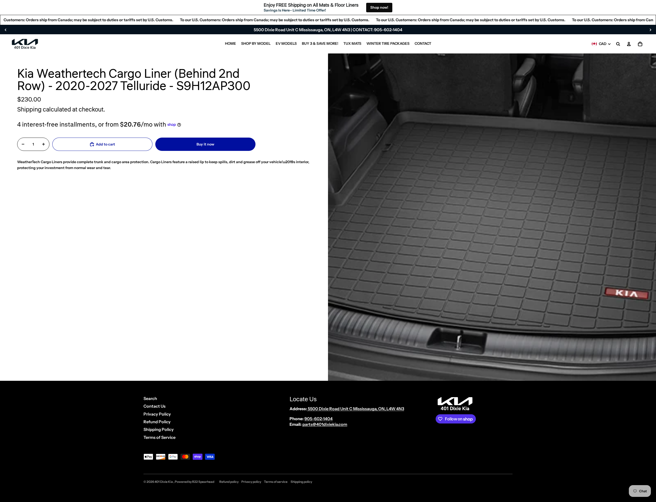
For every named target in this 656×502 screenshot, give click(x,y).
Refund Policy (157, 421)
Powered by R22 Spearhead (194, 482)
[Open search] (618, 44)
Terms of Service (160, 437)
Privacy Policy (157, 414)
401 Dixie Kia (164, 482)
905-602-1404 (318, 418)
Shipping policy (301, 482)
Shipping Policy (159, 429)
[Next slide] (650, 29)
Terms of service (276, 482)
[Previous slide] (5, 29)
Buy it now (205, 144)
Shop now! (379, 7)
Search (150, 398)
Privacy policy (251, 482)
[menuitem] (230, 44)
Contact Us (155, 406)
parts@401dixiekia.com (324, 424)
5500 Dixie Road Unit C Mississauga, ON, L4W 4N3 (355, 408)
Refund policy (229, 482)
